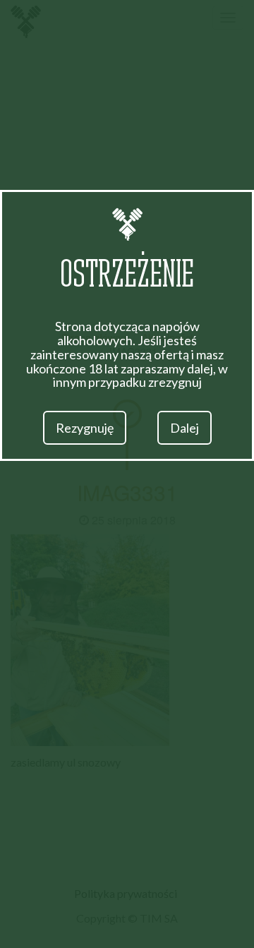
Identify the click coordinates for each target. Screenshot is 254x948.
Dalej (184, 428)
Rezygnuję (85, 428)
